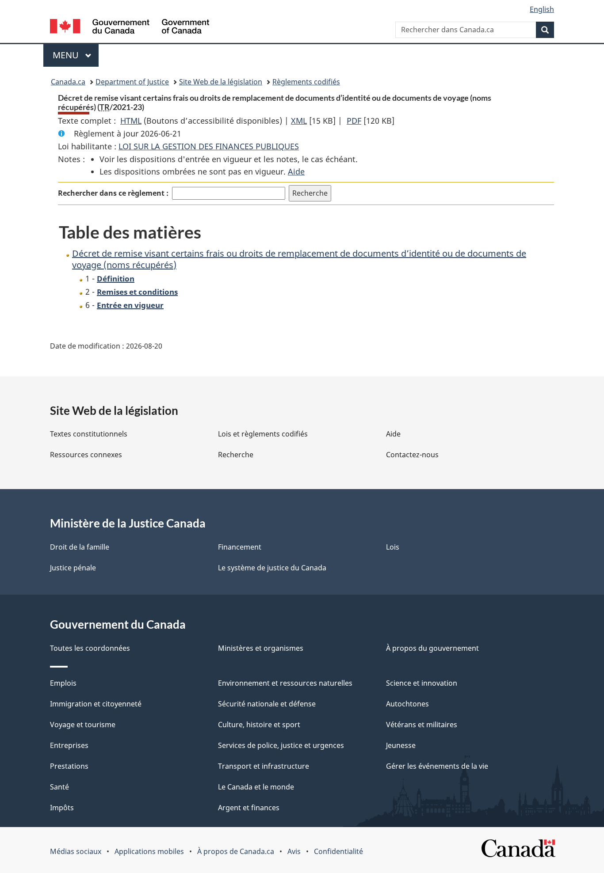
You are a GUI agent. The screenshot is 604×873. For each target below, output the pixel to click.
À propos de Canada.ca (235, 851)
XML (299, 120)
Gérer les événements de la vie (437, 766)
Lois (392, 547)
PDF (354, 120)
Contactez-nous (412, 454)
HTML (130, 120)
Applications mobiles (149, 851)
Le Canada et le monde (256, 787)
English (542, 9)
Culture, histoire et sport (259, 724)
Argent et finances (248, 807)
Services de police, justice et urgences (281, 745)
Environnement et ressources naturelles (285, 683)
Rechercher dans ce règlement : (113, 193)
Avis (294, 851)
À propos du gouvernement (432, 648)
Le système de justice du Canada (272, 568)
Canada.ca (68, 82)
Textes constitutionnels (88, 434)
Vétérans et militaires (421, 724)
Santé (59, 787)
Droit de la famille (79, 547)
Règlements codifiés (306, 82)
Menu (76, 55)
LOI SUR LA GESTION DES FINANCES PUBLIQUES (209, 146)
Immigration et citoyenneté (95, 704)
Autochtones (407, 704)
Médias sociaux (75, 851)
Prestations (69, 766)
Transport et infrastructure (263, 766)
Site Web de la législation (220, 82)
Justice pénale (73, 568)
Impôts (62, 807)
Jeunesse (401, 745)
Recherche (235, 454)
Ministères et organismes (260, 648)
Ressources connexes (86, 454)
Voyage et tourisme (82, 724)
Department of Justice (132, 82)
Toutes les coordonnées (90, 648)
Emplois (63, 683)
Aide (296, 171)
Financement (239, 547)
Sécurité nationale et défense (267, 704)
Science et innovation (421, 683)
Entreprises (69, 745)
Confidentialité (338, 851)
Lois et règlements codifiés (263, 434)
